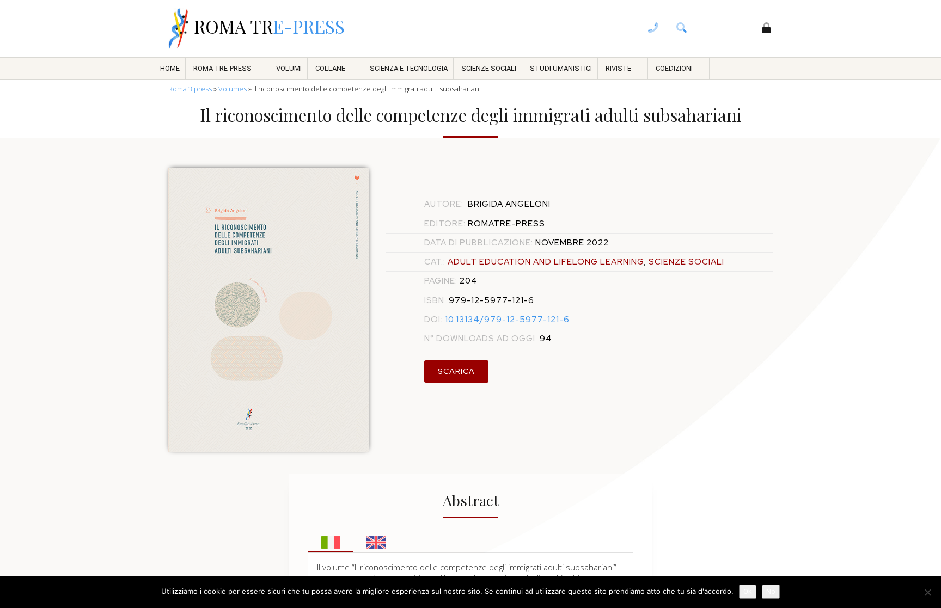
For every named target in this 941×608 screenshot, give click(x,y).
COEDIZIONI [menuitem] (674, 68)
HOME (170, 68)
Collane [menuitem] (330, 68)
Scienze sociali (488, 68)
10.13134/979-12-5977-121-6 (497, 319)
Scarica (456, 371)
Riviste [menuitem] (618, 68)
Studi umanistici (561, 68)
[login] (767, 29)
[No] (927, 592)
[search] (682, 29)
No (770, 591)
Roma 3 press (190, 89)
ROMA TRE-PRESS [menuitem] (222, 68)
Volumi (289, 68)
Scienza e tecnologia (409, 68)
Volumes (232, 89)
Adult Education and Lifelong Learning (546, 261)
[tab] (330, 539)
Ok (747, 591)
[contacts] (653, 29)
